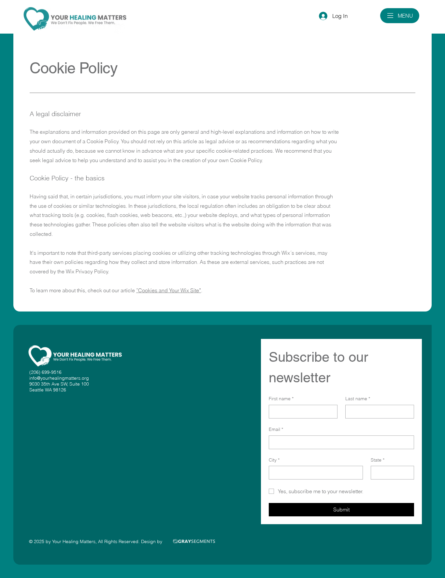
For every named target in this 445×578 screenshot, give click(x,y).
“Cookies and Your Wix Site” (168, 290)
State (377, 460)
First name (281, 399)
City (274, 460)
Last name (357, 399)
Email (276, 429)
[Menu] (390, 15)
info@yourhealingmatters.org (59, 378)
